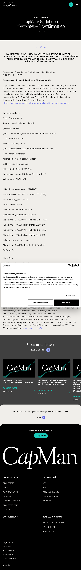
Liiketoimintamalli (51, 496)
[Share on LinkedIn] (44, 47)
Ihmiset (46, 487)
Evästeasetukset (9, 558)
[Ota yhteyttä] (71, 4)
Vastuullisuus (10, 517)
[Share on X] (40, 47)
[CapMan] (10, 4)
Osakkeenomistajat (52, 517)
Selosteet (7, 547)
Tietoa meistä (49, 477)
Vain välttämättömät (40, 303)
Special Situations (12, 501)
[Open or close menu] (76, 4)
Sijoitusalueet (10, 477)
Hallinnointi (49, 527)
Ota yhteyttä (41, 436)
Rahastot (47, 501)
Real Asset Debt (10, 505)
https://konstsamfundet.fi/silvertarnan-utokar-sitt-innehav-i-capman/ (35, 103)
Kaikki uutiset (38, 350)
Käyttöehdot (8, 543)
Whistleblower (9, 554)
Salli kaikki (66, 303)
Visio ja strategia (51, 492)
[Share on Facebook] (36, 47)
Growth (7, 496)
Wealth (6, 509)
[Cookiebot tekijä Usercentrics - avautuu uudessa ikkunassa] (69, 265)
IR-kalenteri (48, 531)
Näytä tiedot (70, 296)
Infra (5, 487)
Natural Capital (10, 492)
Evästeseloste (8, 550)
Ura (44, 483)
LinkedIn (6, 565)
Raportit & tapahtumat (54, 523)
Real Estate (8, 483)
